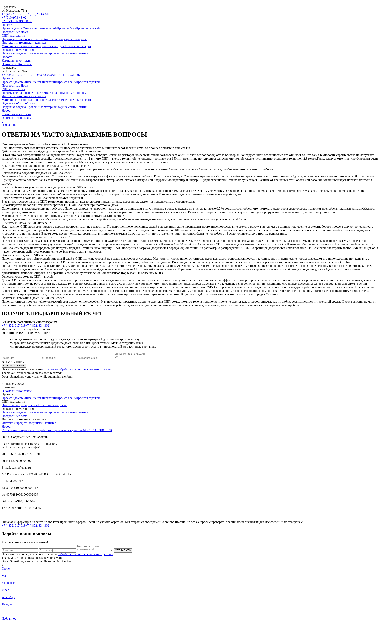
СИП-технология (13, 35)
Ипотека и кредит (14, 423)
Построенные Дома (15, 32)
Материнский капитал (41, 423)
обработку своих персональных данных (85, 554)
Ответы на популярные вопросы (64, 39)
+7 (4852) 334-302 (37, 325)
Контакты (25, 64)
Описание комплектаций (40, 28)
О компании (10, 64)
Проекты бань (66, 28)
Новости (7, 57)
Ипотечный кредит (78, 46)
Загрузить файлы (13, 361)
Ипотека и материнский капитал (24, 42)
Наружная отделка (14, 53)
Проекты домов (12, 28)
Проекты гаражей (88, 28)
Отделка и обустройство (18, 49)
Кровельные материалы (43, 53)
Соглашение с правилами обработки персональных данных (42, 430)
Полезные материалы (52, 405)
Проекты (8, 24)
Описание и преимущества (20, 405)
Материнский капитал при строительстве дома (33, 46)
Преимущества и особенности (22, 39)
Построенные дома (14, 416)
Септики (82, 53)
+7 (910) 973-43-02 (37, 14)
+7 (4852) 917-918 (13, 14)
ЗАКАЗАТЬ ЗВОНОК (17, 21)
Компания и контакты (16, 60)
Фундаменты (67, 53)
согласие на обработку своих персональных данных (77, 369)
